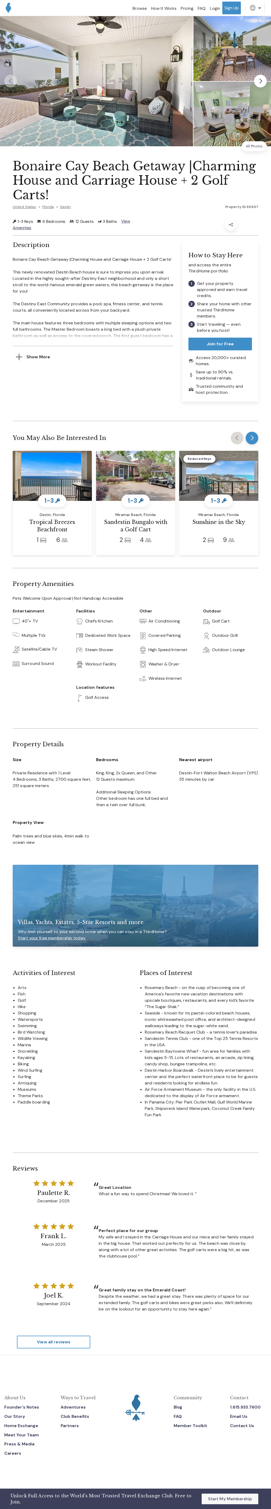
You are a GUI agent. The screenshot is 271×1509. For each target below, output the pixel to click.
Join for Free (220, 344)
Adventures (73, 1407)
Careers (12, 1453)
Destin (65, 207)
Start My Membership (230, 1499)
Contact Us (242, 1425)
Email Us (238, 1416)
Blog (178, 1407)
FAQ (178, 1416)
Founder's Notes (21, 1407)
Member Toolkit (190, 1425)
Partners (70, 1425)
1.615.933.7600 (245, 1407)
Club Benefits (75, 1416)
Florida (48, 207)
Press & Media (19, 1444)
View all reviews (53, 1342)
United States (24, 207)
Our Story (14, 1416)
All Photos (254, 146)
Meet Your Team (21, 1435)
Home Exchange (21, 1425)
